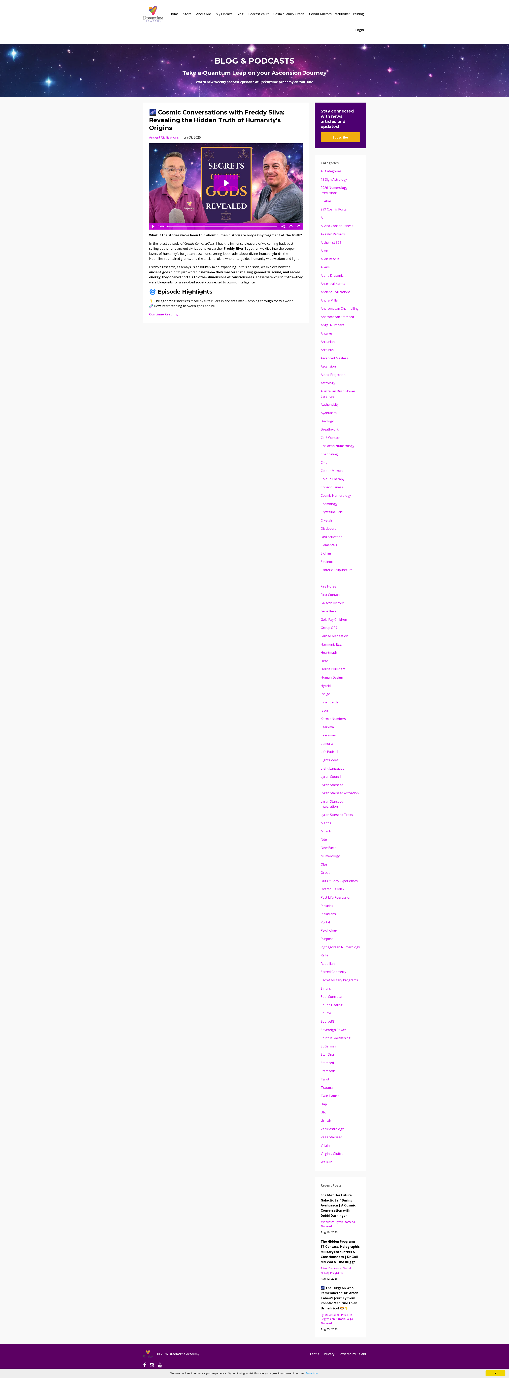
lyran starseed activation (340, 793)
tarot (325, 1079)
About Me (203, 14)
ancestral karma (333, 283)
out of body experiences (339, 881)
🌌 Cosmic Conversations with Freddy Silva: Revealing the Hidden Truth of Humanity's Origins (217, 120)
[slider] (222, 226)
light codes (329, 760)
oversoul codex (332, 889)
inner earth (329, 702)
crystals (327, 520)
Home (174, 14)
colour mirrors (332, 470)
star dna (327, 1054)
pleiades (327, 906)
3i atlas (326, 201)
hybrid (326, 686)
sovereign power (333, 1030)
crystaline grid (332, 512)
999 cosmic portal (334, 209)
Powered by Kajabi (352, 1354)
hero (324, 661)
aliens (325, 267)
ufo (323, 1112)
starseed (327, 1063)
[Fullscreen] (299, 226)
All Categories (331, 171)
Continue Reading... (164, 314)
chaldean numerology (337, 446)
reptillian (328, 963)
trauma (327, 1087)
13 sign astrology (334, 179)
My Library (224, 14)
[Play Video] (153, 226)
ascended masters (334, 358)
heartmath (329, 652)
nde (324, 839)
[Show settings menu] (291, 226)
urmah (326, 1120)
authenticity (330, 404)
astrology (328, 383)
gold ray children (334, 619)
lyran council (331, 776)
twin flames (330, 1096)
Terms (314, 1354)
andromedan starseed (337, 317)
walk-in (326, 1162)
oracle (325, 872)
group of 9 (329, 627)
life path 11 (329, 752)
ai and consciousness (337, 226)
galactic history (332, 603)
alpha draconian (333, 275)
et (322, 578)
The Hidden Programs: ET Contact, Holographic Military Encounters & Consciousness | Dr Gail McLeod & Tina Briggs (340, 1251)
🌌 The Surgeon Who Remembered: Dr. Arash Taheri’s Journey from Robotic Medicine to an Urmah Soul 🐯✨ (339, 1298)
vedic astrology (332, 1129)
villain (325, 1145)
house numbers (333, 669)
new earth (328, 848)
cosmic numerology (336, 495)
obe (324, 864)
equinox (327, 562)
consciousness (332, 487)
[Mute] (283, 226)
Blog (240, 14)
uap (324, 1104)
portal (325, 922)
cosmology (329, 504)
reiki (324, 955)
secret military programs (339, 980)
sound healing (332, 1005)
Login (359, 30)
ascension (328, 366)
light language (332, 768)
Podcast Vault (258, 14)
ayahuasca (329, 413)
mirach (326, 831)
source (326, 1013)
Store (187, 14)
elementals (329, 545)
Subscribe (340, 137)
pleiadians (328, 914)
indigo (325, 694)
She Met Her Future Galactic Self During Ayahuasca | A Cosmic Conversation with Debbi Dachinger (338, 1205)
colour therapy (332, 479)
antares (326, 333)
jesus (325, 710)
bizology (327, 421)
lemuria (327, 743)
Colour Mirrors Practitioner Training (336, 14)
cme (324, 462)
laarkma (327, 727)
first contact (330, 595)
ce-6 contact (330, 437)
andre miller (330, 300)
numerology (330, 856)
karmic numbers (333, 719)
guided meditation (334, 636)
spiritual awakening (336, 1038)
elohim (326, 553)
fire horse (328, 586)
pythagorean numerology (340, 947)
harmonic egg (331, 644)
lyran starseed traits (337, 815)
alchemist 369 (331, 242)
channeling (329, 454)
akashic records (333, 234)
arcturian (328, 341)
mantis (326, 823)
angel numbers (332, 325)
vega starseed (331, 1137)
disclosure (328, 528)
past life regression (336, 897)
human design (332, 677)
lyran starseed (332, 785)
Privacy (329, 1354)
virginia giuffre (332, 1153)
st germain (329, 1046)
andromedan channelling (340, 308)
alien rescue (330, 259)
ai (322, 217)
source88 (328, 1021)
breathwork (330, 429)
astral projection (333, 374)
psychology (329, 930)
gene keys (328, 611)
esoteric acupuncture (337, 570)
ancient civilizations (164, 137)
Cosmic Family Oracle (288, 14)
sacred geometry (333, 972)
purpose (327, 939)
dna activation (331, 537)
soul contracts (332, 996)
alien (324, 250)
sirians (326, 988)
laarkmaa (328, 735)
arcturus (327, 350)
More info (312, 1373)
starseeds (328, 1071)
